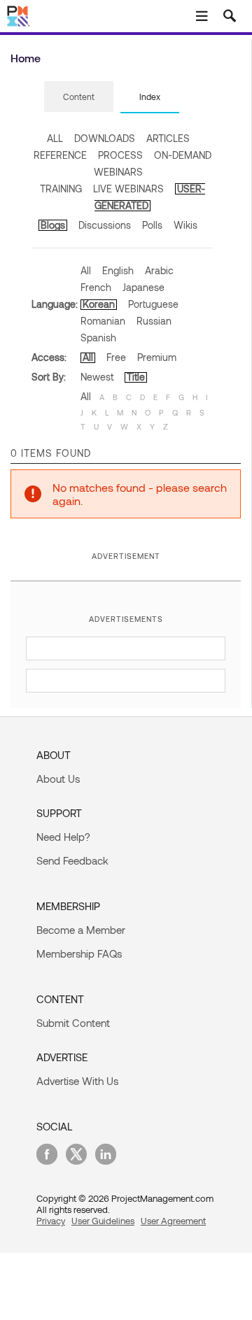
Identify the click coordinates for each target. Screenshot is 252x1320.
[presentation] (79, 96)
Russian (154, 321)
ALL (55, 138)
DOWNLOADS (104, 138)
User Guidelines (102, 1220)
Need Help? (63, 836)
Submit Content (73, 1022)
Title (136, 377)
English (118, 270)
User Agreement (173, 1220)
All (85, 270)
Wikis (185, 225)
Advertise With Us (77, 1080)
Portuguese (153, 304)
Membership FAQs (79, 953)
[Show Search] (229, 16)
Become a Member (80, 929)
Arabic (159, 270)
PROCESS (120, 155)
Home (25, 57)
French (95, 287)
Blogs (53, 225)
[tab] (78, 97)
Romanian (102, 321)
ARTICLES (168, 138)
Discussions (104, 225)
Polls (152, 225)
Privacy (50, 1220)
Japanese (143, 287)
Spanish (98, 337)
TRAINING (61, 188)
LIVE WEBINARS (128, 188)
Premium (156, 357)
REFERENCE (60, 155)
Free (116, 357)
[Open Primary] (201, 16)
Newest (96, 377)
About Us (58, 778)
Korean (99, 304)
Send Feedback (72, 860)
